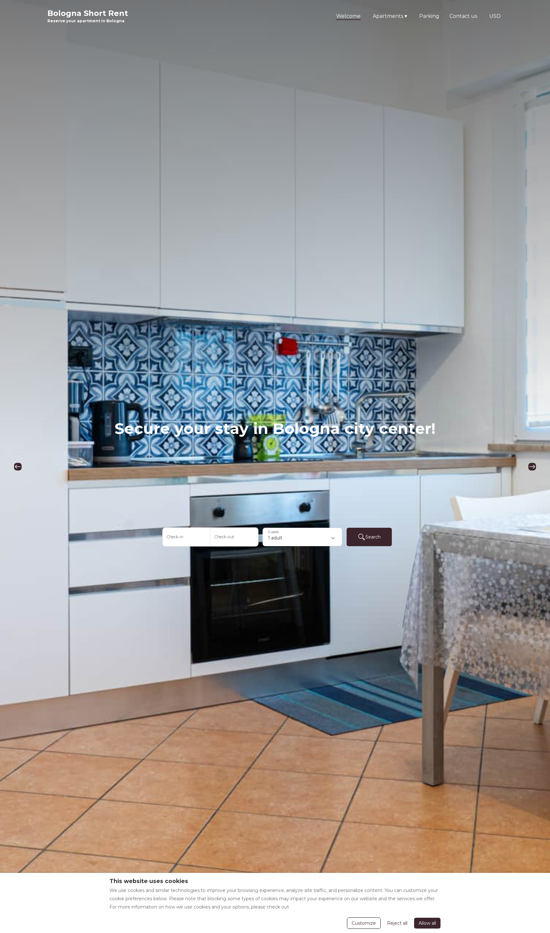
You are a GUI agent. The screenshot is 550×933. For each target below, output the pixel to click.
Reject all (397, 923)
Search (373, 537)
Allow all (427, 923)
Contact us (463, 16)
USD (495, 16)
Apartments (390, 16)
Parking (429, 16)
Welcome (348, 16)
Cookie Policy (305, 907)
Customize (364, 923)
